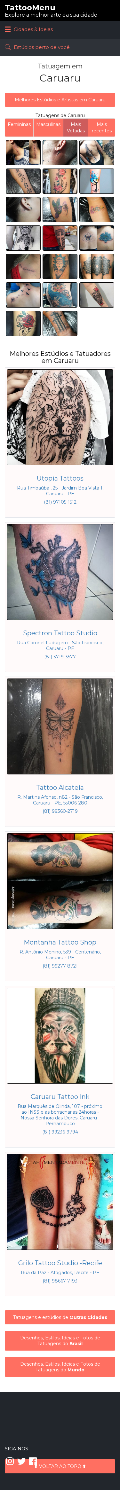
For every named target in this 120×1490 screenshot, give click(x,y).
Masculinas (48, 124)
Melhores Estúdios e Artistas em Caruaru (60, 100)
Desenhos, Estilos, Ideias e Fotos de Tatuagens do (60, 1340)
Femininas (19, 124)
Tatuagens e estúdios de (60, 1317)
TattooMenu (30, 7)
